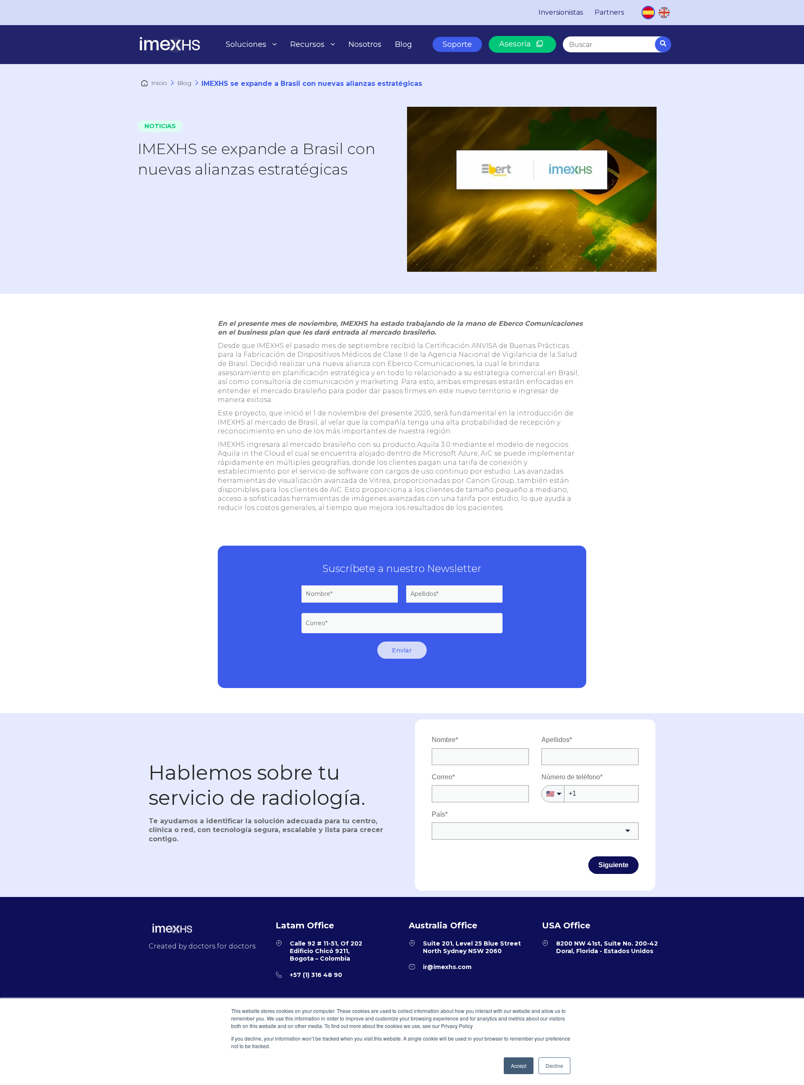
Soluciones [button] (246, 44)
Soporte (457, 44)
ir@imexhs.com (447, 967)
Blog (403, 44)
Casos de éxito (321, 62)
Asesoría (516, 44)
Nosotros (364, 44)
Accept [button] (518, 1065)
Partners (609, 12)
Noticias (160, 126)
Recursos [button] (307, 44)
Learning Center (324, 82)
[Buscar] (663, 44)
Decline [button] (554, 1065)
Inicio (159, 83)
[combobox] (616, 44)
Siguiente (613, 865)
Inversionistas (561, 12)
